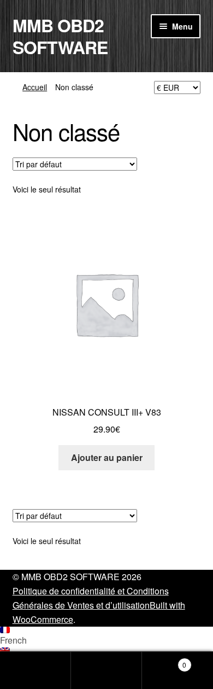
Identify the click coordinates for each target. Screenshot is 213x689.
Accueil (34, 86)
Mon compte (35, 670)
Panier (164, 660)
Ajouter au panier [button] (107, 457)
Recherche (106, 670)
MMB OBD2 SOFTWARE (60, 36)
